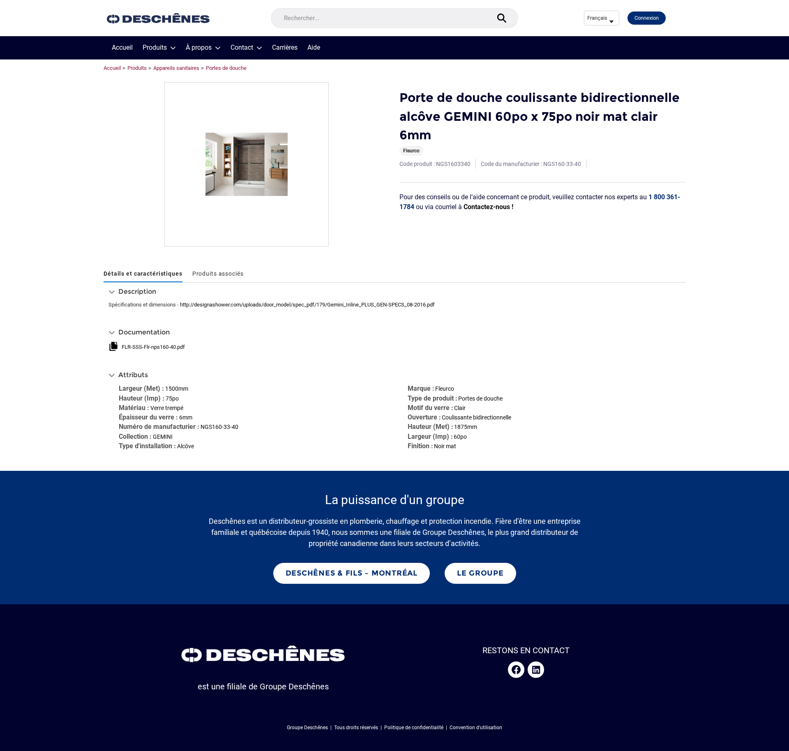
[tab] (143, 274)
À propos (199, 47)
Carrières (285, 47)
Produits (155, 47)
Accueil (122, 47)
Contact (242, 47)
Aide (313, 47)
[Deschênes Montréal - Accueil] (158, 18)
